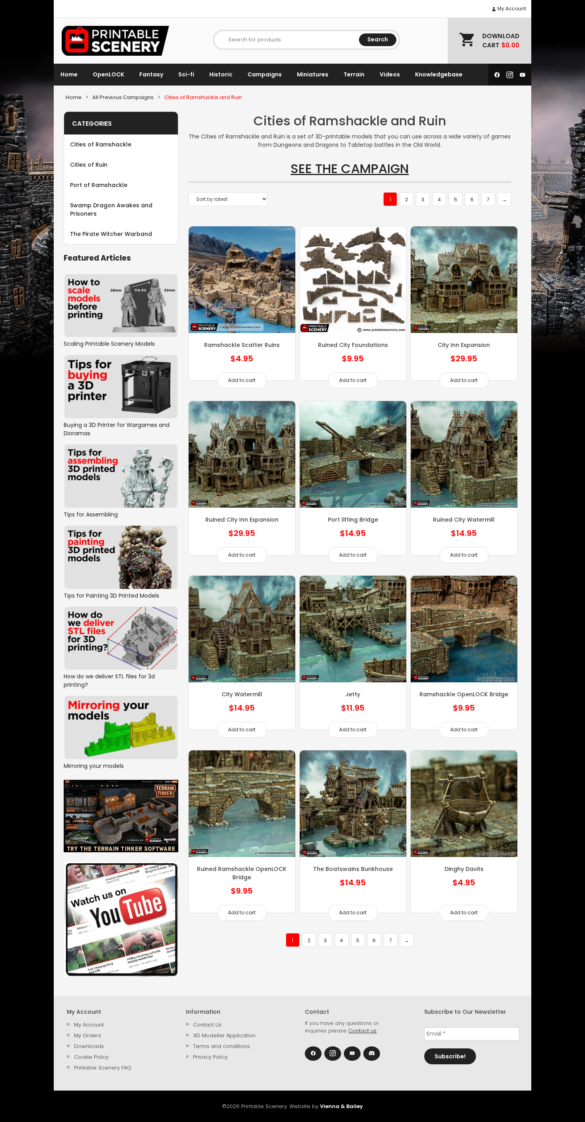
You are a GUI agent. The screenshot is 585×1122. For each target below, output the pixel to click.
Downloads (89, 1046)
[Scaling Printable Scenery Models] (120, 305)
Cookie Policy (91, 1057)
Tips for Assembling (91, 514)
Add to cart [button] (241, 380)
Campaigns (265, 74)
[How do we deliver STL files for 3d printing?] (120, 638)
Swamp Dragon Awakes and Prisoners (111, 209)
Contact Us (207, 1024)
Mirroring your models (94, 766)
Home (69, 74)
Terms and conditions (221, 1046)
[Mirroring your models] (120, 727)
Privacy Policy (210, 1057)
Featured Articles (97, 258)
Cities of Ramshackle (100, 144)
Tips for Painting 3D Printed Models (111, 596)
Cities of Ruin (88, 165)
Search (377, 39)
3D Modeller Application (224, 1035)
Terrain (354, 74)
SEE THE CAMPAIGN (350, 168)
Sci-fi (186, 74)
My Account (511, 8)
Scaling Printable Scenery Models (109, 344)
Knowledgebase (438, 74)
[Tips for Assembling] (120, 476)
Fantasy (151, 74)
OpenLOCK (108, 74)
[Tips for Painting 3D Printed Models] (120, 557)
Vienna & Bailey (341, 1106)
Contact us (362, 1030)
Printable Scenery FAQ (102, 1067)
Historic (220, 74)
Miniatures (312, 74)
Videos (390, 74)
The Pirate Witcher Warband (111, 234)
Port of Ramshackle (98, 185)
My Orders (87, 1035)
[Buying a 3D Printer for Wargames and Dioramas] (120, 386)
